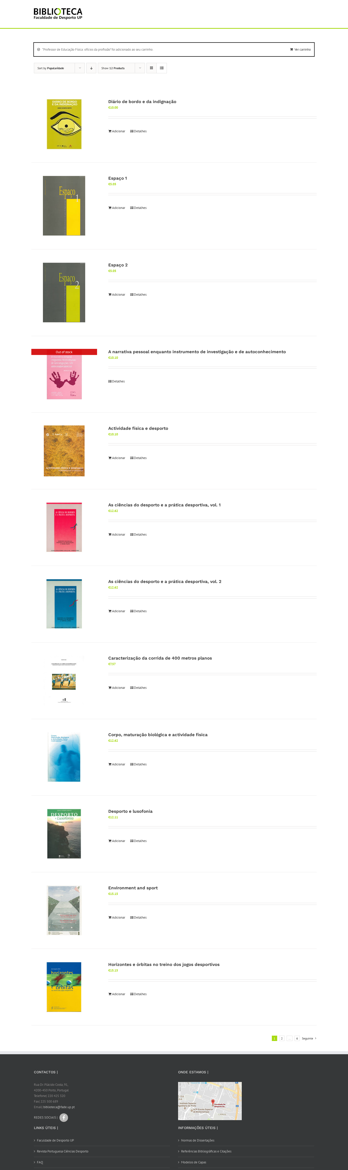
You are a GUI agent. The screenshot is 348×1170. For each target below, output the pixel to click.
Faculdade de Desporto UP (55, 1140)
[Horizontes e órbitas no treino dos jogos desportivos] (64, 987)
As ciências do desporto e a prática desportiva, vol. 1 (164, 504)
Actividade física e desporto (138, 428)
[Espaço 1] (64, 205)
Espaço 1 (117, 178)
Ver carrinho (303, 49)
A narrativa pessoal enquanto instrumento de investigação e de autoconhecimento (197, 351)
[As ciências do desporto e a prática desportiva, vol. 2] (64, 604)
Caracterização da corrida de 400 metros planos (160, 658)
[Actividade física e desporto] (64, 450)
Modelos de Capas (193, 1162)
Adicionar (118, 131)
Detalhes (140, 131)
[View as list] (162, 68)
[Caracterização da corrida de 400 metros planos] (64, 680)
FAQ (40, 1162)
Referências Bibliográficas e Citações (206, 1151)
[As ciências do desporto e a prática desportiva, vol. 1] (64, 527)
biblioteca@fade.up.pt (59, 1107)
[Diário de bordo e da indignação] (64, 124)
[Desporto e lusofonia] (64, 833)
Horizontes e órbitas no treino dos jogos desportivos (164, 964)
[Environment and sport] (64, 910)
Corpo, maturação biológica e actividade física (158, 734)
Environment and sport (133, 887)
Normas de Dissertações (197, 1140)
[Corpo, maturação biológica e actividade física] (64, 757)
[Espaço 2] (64, 292)
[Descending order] (91, 68)
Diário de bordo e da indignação (142, 101)
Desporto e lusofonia (130, 811)
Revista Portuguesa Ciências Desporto (62, 1151)
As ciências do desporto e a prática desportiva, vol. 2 (164, 581)
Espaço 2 (118, 264)
